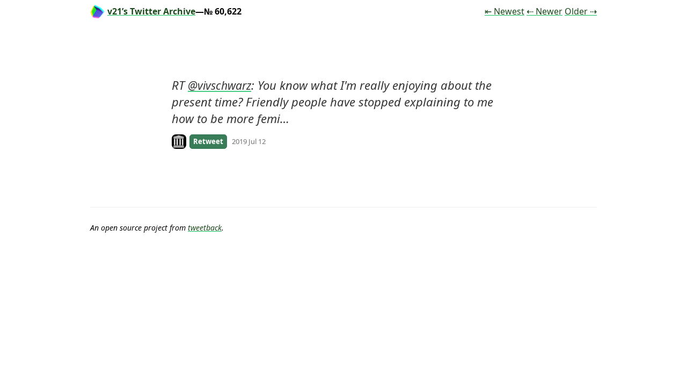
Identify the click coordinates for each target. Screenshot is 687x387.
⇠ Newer (544, 11)
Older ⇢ (581, 11)
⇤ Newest (504, 11)
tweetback (205, 228)
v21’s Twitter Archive (151, 11)
